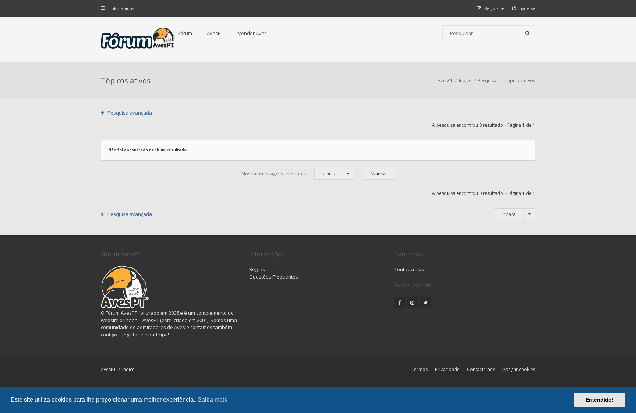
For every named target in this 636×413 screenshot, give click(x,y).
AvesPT (215, 33)
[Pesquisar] (527, 33)
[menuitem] (524, 8)
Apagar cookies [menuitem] (518, 369)
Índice (128, 369)
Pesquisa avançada (129, 112)
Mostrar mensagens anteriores (288, 174)
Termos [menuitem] (419, 369)
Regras (257, 269)
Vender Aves (252, 33)
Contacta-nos (409, 269)
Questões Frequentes (273, 276)
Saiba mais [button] (212, 399)
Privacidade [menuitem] (447, 369)
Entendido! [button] (600, 400)
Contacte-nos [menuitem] (481, 369)
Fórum (185, 33)
